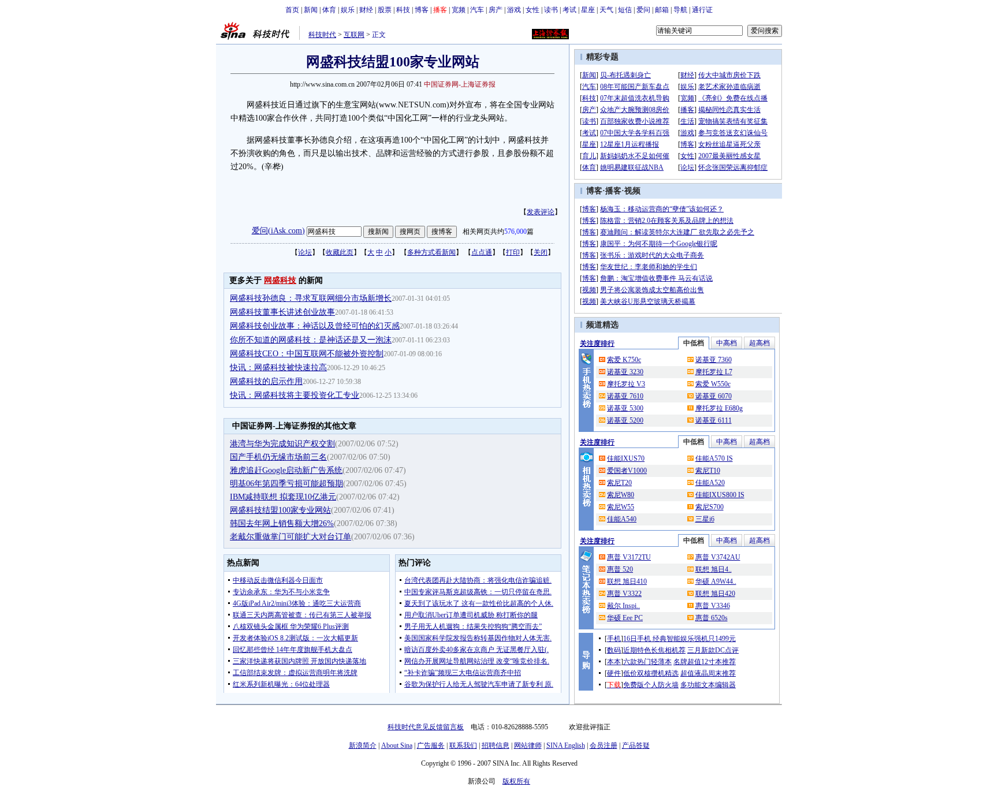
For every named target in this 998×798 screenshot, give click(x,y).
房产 (495, 10)
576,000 (515, 232)
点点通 (481, 252)
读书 (551, 10)
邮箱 (662, 10)
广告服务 (431, 745)
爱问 (643, 10)
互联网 (354, 35)
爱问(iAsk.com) (278, 230)
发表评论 (540, 212)
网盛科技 (280, 280)
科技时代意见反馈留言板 (426, 727)
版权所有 (516, 781)
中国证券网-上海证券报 (460, 84)
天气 (606, 10)
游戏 (514, 10)
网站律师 (528, 745)
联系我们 (463, 745)
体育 (329, 10)
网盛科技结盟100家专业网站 (280, 510)
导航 (680, 10)
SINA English (565, 745)
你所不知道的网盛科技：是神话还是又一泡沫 (311, 339)
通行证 (702, 10)
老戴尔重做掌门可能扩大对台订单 (290, 536)
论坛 (305, 252)
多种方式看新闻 (431, 252)
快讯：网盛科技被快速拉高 (278, 367)
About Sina (396, 745)
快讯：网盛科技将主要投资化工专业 (294, 395)
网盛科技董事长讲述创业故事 (282, 312)
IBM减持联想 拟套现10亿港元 (283, 497)
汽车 (477, 10)
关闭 (541, 252)
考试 (569, 10)
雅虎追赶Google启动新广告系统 (286, 470)
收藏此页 (339, 252)
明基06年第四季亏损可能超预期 (286, 483)
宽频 (459, 10)
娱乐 (348, 10)
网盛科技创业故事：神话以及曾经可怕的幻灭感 (315, 326)
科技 (403, 10)
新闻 (311, 10)
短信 (625, 10)
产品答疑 (636, 745)
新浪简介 (363, 745)
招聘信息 (495, 745)
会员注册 (603, 745)
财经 (366, 10)
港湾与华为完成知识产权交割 (282, 443)
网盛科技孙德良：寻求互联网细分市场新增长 (311, 298)
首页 (292, 10)
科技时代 (322, 35)
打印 (513, 252)
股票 (385, 10)
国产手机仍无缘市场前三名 (278, 457)
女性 (532, 10)
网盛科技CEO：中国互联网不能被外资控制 (306, 353)
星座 (588, 10)
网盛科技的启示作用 (266, 381)
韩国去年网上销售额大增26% (282, 523)
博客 (422, 10)
